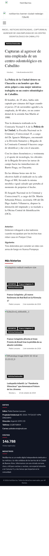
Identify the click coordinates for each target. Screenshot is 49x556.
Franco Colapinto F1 (26, 284)
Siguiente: (24, 246)
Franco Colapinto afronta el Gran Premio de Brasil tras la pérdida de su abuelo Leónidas (24, 342)
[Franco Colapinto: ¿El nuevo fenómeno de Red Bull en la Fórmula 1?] (24, 278)
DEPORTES (12, 284)
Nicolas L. (10, 72)
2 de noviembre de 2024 (32, 304)
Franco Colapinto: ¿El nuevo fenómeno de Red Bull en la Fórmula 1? (24, 297)
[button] (4, 23)
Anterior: (23, 231)
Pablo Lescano (14, 304)
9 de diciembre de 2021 (24, 72)
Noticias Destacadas (13, 44)
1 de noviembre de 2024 (32, 348)
